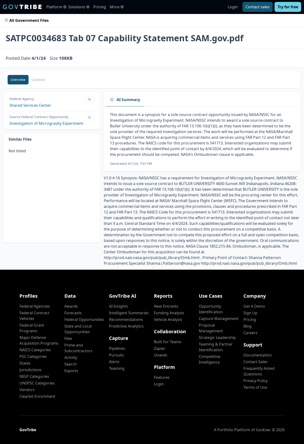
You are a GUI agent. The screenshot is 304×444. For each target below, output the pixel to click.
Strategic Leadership (217, 337)
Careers (250, 332)
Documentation (257, 355)
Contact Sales (255, 361)
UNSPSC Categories (37, 383)
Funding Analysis (169, 312)
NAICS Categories (35, 349)
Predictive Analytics (126, 326)
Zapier (159, 348)
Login (233, 6)
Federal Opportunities (84, 319)
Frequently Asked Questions (259, 371)
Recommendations (126, 319)
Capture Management (218, 318)
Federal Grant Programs (31, 328)
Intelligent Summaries (129, 312)
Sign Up (250, 312)
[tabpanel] (202, 139)
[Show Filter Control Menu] (89, 99)
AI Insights (118, 306)
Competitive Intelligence (209, 359)
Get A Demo (254, 306)
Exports (71, 370)
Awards (71, 306)
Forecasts (73, 312)
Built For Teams (167, 341)
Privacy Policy (255, 380)
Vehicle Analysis (168, 319)
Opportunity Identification (211, 309)
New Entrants (166, 306)
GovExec (263, 429)
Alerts (114, 361)
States (25, 363)
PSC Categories (33, 356)
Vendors (27, 389)
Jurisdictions (30, 369)
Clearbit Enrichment (37, 396)
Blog (247, 326)
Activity (70, 357)
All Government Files (28, 20)
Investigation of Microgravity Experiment (46, 123)
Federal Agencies (34, 306)
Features (162, 377)
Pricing (99, 6)
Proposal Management (211, 328)
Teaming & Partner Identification (216, 347)
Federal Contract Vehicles (34, 315)
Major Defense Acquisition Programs (38, 340)
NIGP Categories (34, 376)
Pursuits (116, 355)
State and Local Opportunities (78, 329)
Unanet (160, 355)
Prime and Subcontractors (78, 347)
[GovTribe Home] (22, 7)
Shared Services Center (30, 105)
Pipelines (117, 348)
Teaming (116, 368)
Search (70, 364)
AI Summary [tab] (128, 99)
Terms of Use (255, 387)
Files (68, 338)
